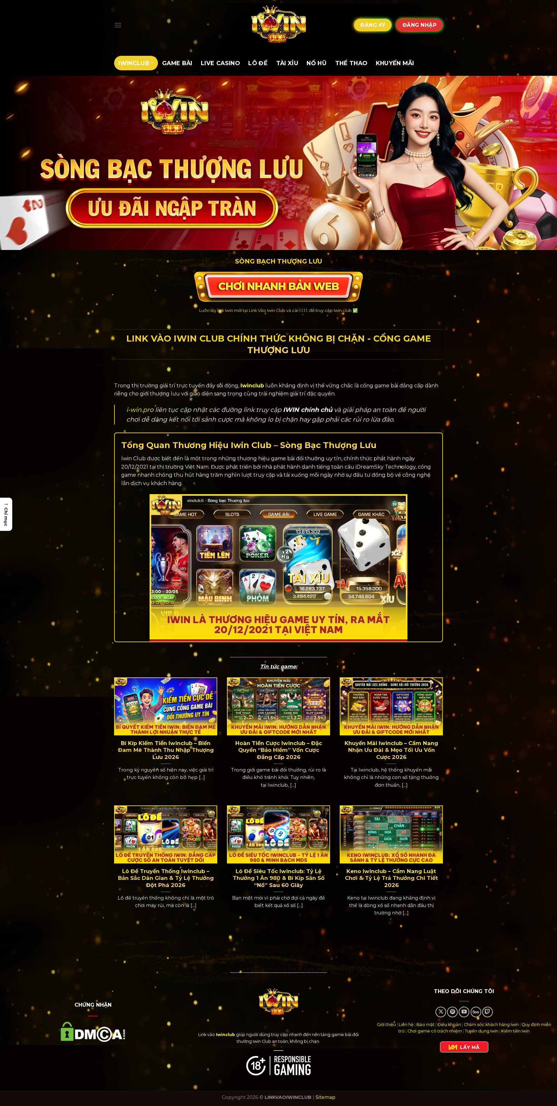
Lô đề (258, 63)
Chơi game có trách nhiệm (434, 1031)
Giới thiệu (386, 1024)
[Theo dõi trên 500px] (476, 1012)
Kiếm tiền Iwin (515, 1031)
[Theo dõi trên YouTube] (464, 1012)
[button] (6, 514)
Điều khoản (449, 1024)
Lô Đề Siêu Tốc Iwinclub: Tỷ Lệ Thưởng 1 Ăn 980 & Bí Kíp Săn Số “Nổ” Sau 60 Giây (279, 878)
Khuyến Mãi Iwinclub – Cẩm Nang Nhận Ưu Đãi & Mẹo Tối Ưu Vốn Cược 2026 (391, 750)
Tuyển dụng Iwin (481, 1031)
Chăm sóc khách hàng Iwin (491, 1024)
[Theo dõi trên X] (440, 1012)
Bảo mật (425, 1024)
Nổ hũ (317, 63)
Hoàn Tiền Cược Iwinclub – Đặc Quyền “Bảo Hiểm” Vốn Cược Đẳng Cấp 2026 (278, 750)
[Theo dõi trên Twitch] (487, 1012)
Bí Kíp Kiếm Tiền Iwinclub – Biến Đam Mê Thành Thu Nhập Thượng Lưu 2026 (166, 750)
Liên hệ (406, 1024)
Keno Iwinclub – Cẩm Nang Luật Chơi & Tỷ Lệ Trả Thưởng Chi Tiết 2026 (391, 878)
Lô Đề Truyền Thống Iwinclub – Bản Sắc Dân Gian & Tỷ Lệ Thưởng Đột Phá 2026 (166, 878)
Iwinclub (133, 63)
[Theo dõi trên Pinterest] (452, 1012)
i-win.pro (139, 410)
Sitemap (326, 1097)
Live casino (220, 63)
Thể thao (351, 63)
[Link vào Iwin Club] (278, 25)
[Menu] (118, 25)
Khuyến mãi (395, 63)
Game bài (177, 63)
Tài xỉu (287, 63)
